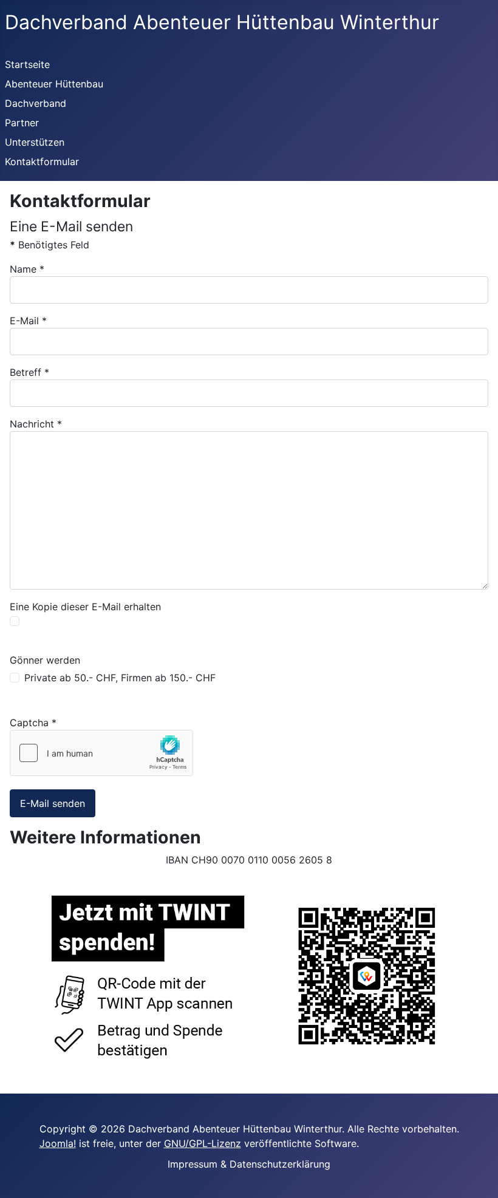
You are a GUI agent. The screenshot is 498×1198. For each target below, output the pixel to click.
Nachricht (36, 424)
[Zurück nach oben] (468, 1173)
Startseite (27, 64)
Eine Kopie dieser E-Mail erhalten (85, 607)
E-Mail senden (52, 803)
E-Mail (28, 321)
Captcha (33, 722)
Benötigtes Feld (49, 245)
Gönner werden (45, 660)
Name (27, 269)
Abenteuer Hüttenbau (54, 84)
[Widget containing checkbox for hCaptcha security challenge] (101, 753)
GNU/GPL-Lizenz (202, 1143)
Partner (22, 123)
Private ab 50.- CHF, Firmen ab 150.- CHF (120, 678)
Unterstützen (34, 142)
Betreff (29, 372)
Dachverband (35, 103)
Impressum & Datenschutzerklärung (249, 1164)
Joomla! (57, 1143)
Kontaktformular (42, 161)
